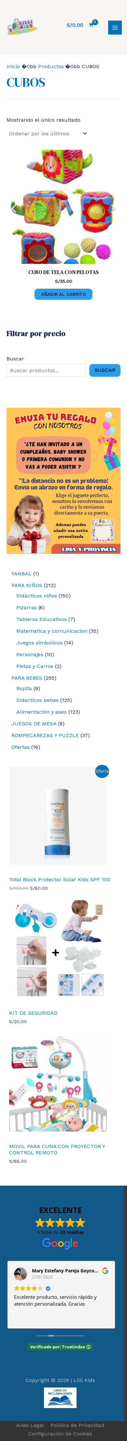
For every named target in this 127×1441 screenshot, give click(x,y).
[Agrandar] (112, 416)
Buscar (15, 359)
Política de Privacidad (77, 1425)
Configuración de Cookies (60, 1434)
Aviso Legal (30, 1425)
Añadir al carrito (63, 294)
